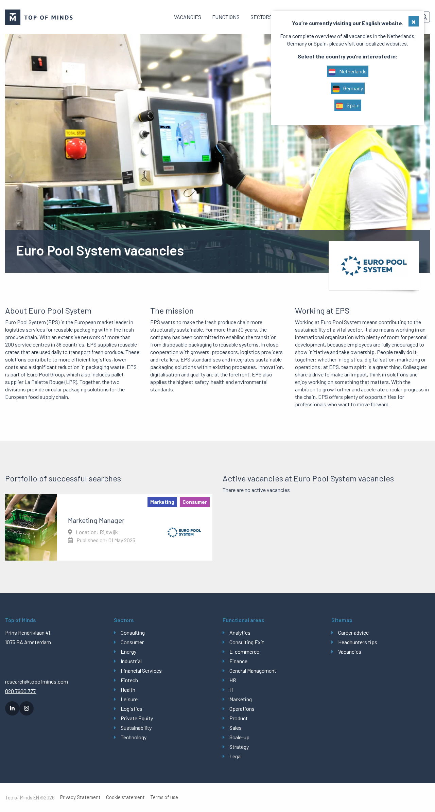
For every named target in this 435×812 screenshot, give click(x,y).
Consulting (133, 632)
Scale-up (239, 737)
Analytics (239, 632)
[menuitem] (188, 17)
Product (238, 718)
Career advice (353, 632)
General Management (252, 670)
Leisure (129, 699)
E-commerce (244, 651)
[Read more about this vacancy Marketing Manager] (108, 527)
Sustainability (136, 727)
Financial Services (141, 670)
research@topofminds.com (36, 681)
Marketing (240, 699)
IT (231, 689)
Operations (242, 708)
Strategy (239, 746)
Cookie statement (125, 797)
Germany (352, 88)
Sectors (261, 17)
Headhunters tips (357, 642)
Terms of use (164, 797)
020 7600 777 (20, 691)
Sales (235, 727)
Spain (353, 105)
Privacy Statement (80, 797)
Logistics (131, 708)
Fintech (129, 680)
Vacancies (187, 17)
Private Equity (137, 718)
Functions (226, 17)
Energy (128, 651)
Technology (133, 737)
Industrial (131, 661)
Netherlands (352, 71)
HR (232, 680)
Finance (238, 661)
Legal (235, 756)
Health (128, 689)
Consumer (132, 642)
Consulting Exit (246, 642)
